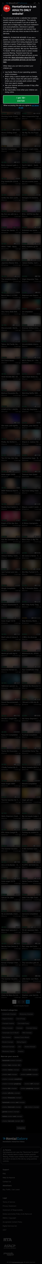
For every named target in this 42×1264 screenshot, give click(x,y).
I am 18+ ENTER (21, 99)
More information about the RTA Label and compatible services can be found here (19, 59)
